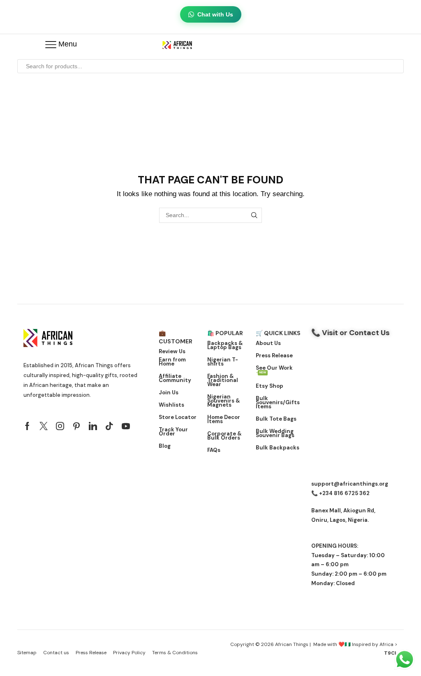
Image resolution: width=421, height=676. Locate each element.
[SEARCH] (254, 215)
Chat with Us (215, 14)
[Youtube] (126, 426)
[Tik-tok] (109, 426)
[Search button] (396, 66)
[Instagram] (60, 426)
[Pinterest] (76, 426)
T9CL (391, 653)
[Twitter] (43, 426)
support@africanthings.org (349, 483)
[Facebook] (27, 426)
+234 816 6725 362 (344, 493)
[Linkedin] (93, 426)
